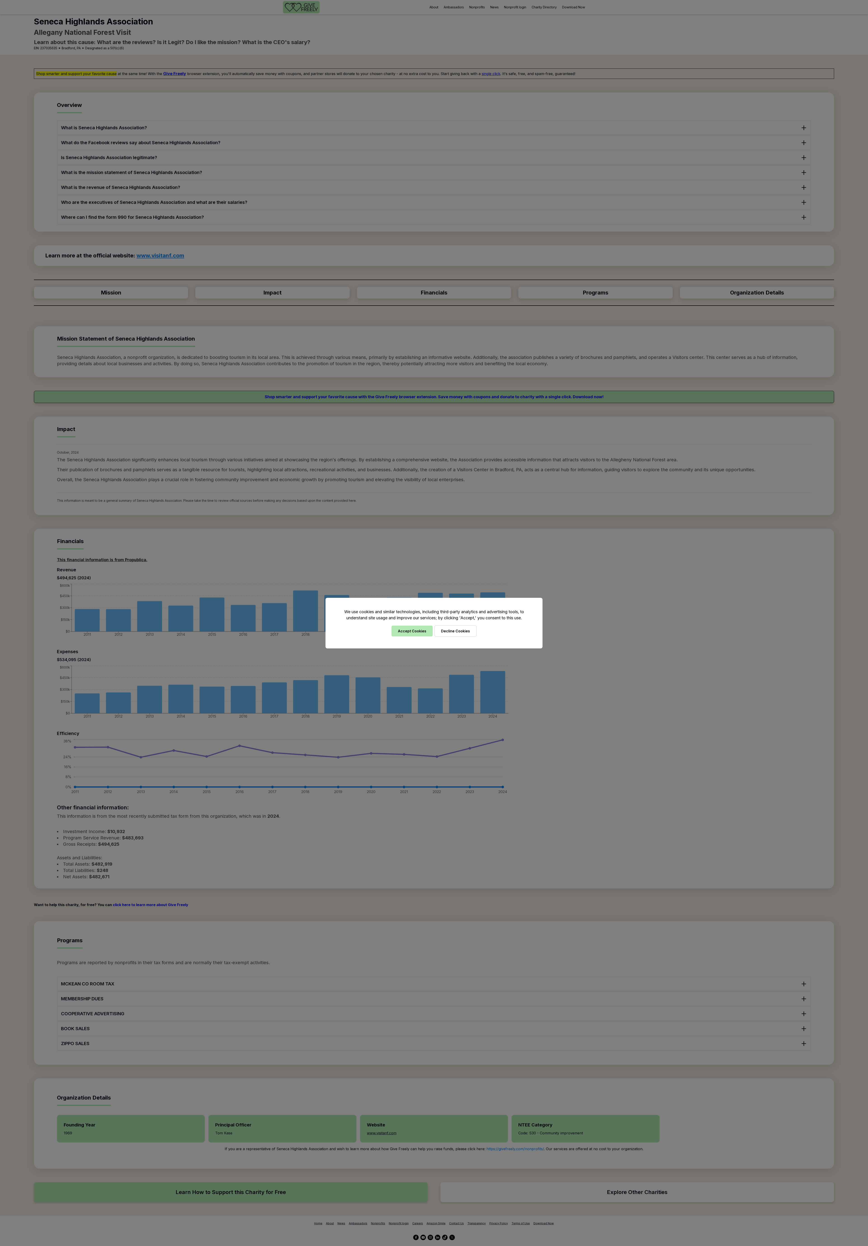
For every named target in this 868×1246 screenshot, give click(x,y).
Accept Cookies (412, 631)
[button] (434, 623)
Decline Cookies (455, 631)
